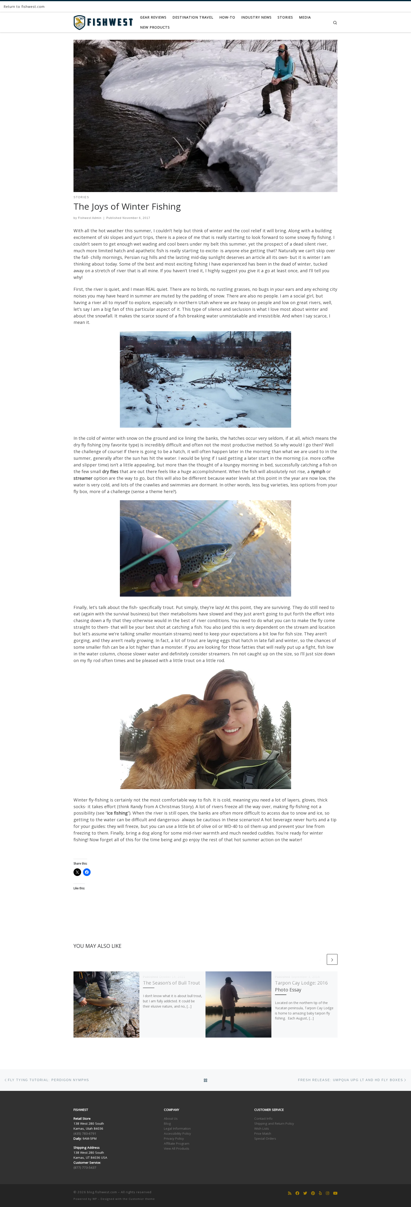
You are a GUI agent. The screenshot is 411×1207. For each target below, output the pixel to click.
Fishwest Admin (90, 218)
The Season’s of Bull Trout (171, 982)
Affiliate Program (176, 1143)
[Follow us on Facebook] (297, 1193)
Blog (167, 1123)
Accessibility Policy (177, 1133)
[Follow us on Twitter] (305, 1193)
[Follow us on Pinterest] (313, 1193)
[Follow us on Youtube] (335, 1193)
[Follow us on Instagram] (327, 1193)
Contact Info (263, 1118)
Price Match (262, 1133)
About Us (171, 1118)
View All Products (176, 1148)
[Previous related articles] (320, 959)
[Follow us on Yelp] (320, 1193)
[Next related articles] (332, 959)
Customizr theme (142, 1199)
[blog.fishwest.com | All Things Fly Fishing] (103, 21)
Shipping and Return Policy (274, 1123)
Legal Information (177, 1128)
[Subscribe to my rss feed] (289, 1193)
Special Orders (265, 1138)
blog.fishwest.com (102, 1192)
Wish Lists (261, 1128)
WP (95, 1199)
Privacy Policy (174, 1138)
